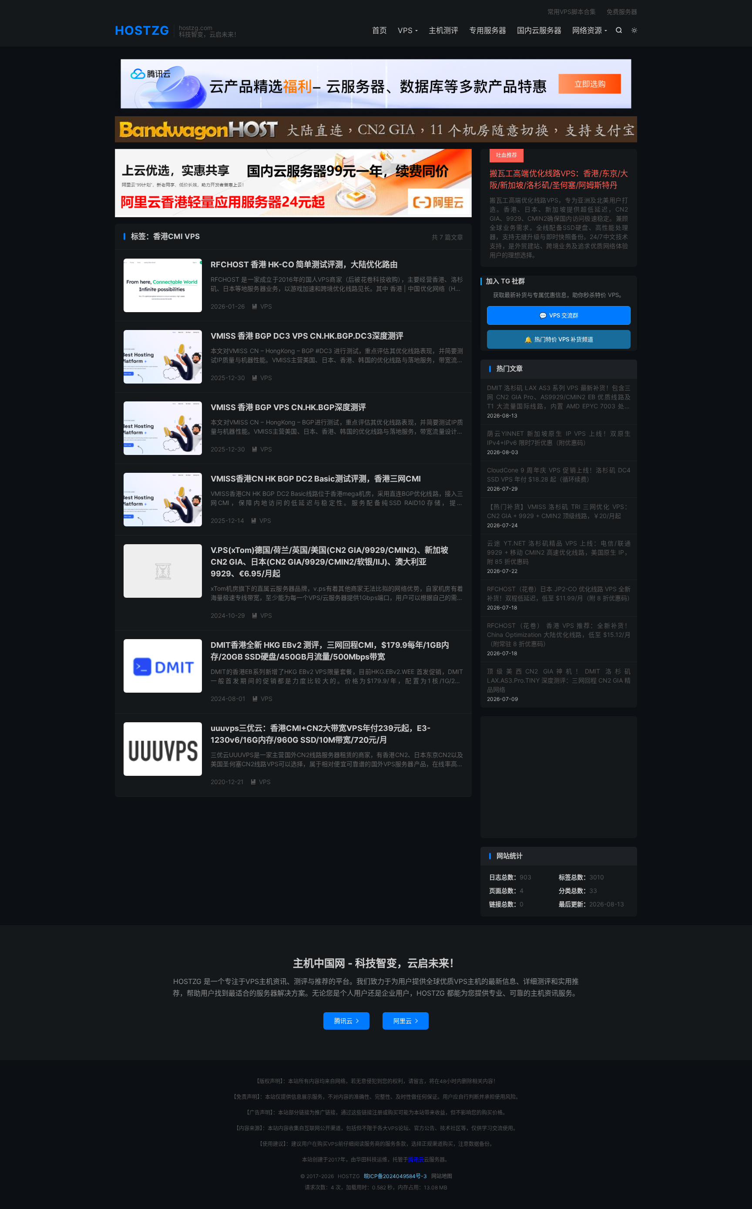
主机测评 (443, 30)
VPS (405, 30)
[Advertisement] (558, 777)
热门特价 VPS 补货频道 (558, 339)
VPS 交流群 (558, 315)
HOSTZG (142, 31)
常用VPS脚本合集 (571, 11)
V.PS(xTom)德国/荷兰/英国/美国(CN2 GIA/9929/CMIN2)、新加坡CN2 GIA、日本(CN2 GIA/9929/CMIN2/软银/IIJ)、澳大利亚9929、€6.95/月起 (329, 562)
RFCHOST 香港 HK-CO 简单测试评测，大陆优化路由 (304, 264)
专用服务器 (487, 30)
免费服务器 (622, 11)
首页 (379, 30)
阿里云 (405, 1020)
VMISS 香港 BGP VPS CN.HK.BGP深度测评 (288, 407)
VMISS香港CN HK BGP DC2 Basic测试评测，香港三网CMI (316, 478)
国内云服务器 (539, 30)
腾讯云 (346, 1020)
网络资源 (587, 30)
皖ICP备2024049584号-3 (395, 1176)
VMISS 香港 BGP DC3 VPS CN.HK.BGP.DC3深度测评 (307, 335)
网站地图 (441, 1176)
